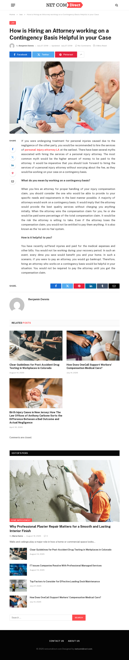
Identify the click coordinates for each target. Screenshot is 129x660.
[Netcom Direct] (64, 5)
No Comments (84, 46)
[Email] (12, 181)
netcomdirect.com (83, 649)
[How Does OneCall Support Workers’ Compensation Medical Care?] (93, 346)
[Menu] (13, 5)
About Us (74, 641)
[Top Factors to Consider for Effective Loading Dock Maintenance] (18, 586)
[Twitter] (12, 157)
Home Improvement (21, 520)
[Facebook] (12, 149)
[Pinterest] (12, 173)
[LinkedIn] (12, 165)
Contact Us (56, 641)
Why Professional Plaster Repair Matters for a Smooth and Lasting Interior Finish (60, 529)
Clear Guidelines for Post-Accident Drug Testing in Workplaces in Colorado (34, 366)
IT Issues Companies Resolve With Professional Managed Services (66, 565)
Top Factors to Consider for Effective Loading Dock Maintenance (65, 581)
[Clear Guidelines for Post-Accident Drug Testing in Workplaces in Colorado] (35, 346)
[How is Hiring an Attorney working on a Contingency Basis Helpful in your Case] (64, 97)
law (13, 23)
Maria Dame (17, 536)
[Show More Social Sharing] (81, 55)
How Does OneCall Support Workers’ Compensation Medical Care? (89, 366)
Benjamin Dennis (26, 46)
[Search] (116, 5)
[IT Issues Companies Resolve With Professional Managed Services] (18, 570)
